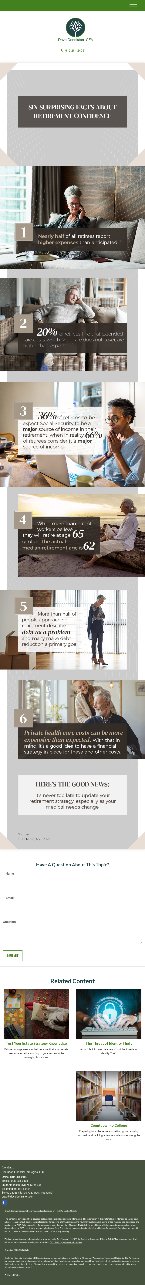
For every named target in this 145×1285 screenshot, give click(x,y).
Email (10, 898)
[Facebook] (4, 1202)
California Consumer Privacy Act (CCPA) (99, 1238)
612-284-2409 (74, 50)
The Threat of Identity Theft (109, 1043)
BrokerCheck (70, 1210)
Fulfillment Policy (12, 1274)
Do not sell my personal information (66, 1242)
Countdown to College (108, 1125)
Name (10, 873)
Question (9, 922)
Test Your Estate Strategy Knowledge (36, 1043)
